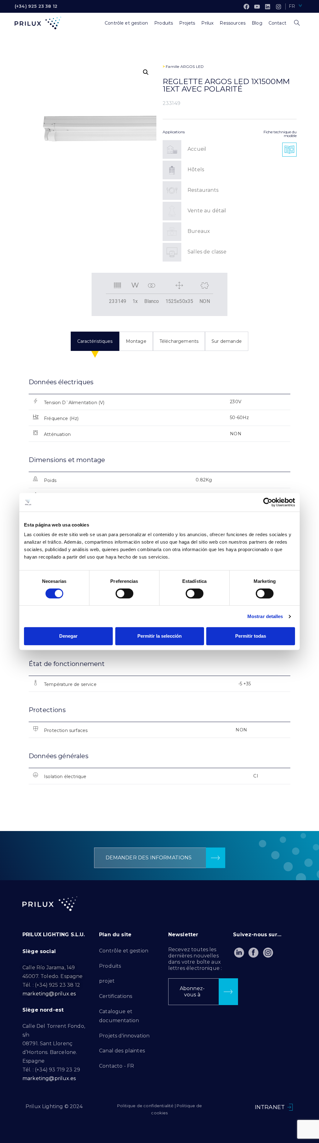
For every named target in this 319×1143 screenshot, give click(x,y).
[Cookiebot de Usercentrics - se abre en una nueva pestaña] (267, 502)
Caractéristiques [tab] (95, 341)
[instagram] (278, 6)
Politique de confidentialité (145, 1105)
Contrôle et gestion (123, 951)
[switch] (124, 593)
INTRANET (270, 1107)
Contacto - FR (116, 1066)
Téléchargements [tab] (179, 341)
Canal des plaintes (122, 1051)
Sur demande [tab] (227, 341)
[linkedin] (267, 6)
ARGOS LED (192, 66)
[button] (145, 72)
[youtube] (257, 6)
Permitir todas (250, 636)
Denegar (68, 636)
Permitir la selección (159, 636)
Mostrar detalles (265, 616)
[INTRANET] (290, 1107)
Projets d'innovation (124, 1036)
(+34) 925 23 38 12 (36, 6)
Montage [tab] (136, 341)
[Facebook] (246, 6)
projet (107, 981)
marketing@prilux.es (49, 994)
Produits (110, 966)
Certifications (115, 996)
